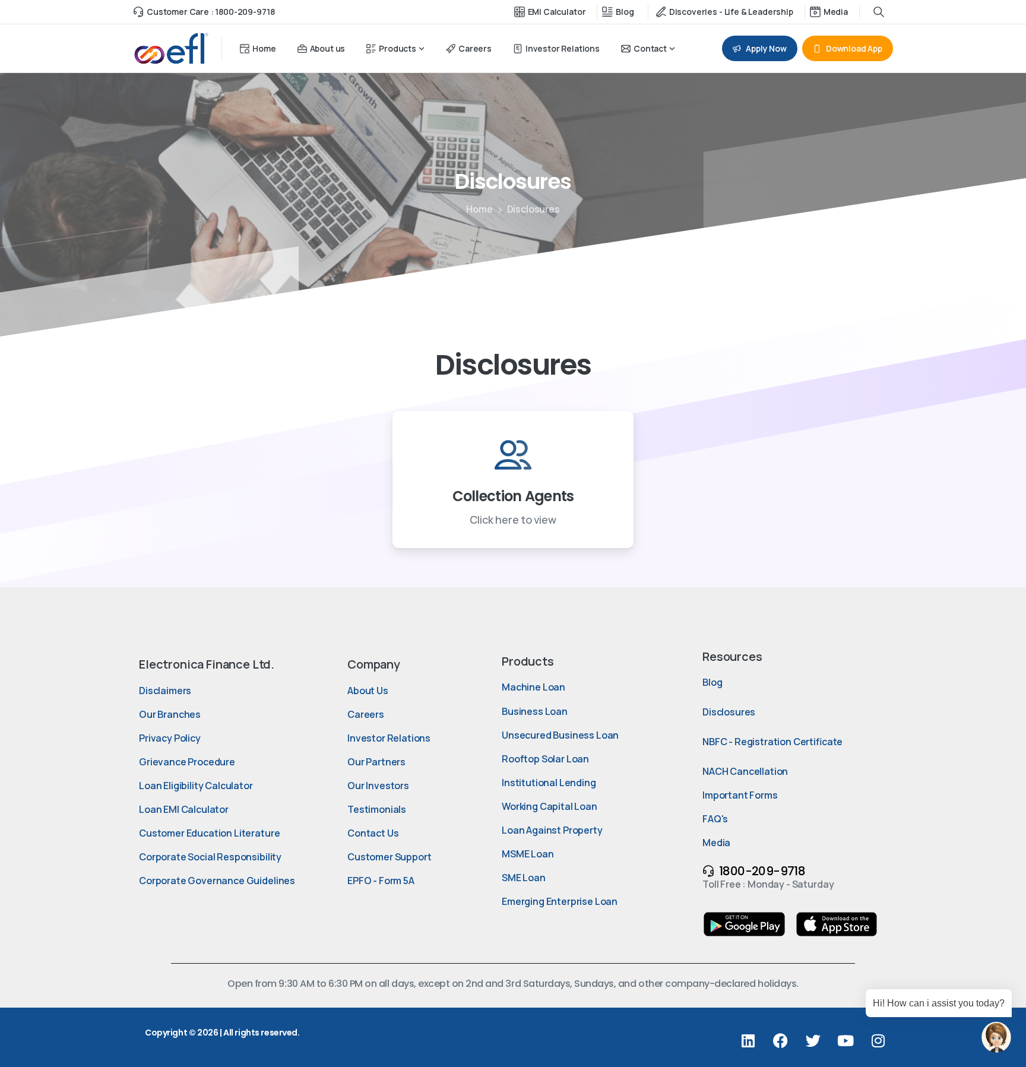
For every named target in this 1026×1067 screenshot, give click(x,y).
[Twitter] (813, 1040)
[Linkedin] (748, 1040)
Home (479, 209)
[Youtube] (845, 1040)
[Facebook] (780, 1040)
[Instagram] (878, 1040)
